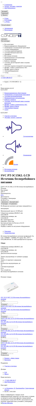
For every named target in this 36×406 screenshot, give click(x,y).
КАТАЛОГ (4, 39)
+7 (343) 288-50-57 (6, 77)
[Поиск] (21, 76)
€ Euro (6, 18)
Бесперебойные (9, 171)
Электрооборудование (11, 108)
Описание (7, 231)
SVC (2, 195)
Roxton (15, 164)
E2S (5, 372)
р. (4, 15)
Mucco (6, 374)
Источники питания (10, 169)
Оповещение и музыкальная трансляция (17, 94)
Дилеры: (3, 369)
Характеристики (9, 233)
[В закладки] (10, 329)
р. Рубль (7, 22)
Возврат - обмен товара (11, 358)
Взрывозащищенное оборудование (15, 93)
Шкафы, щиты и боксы (11, 106)
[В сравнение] (12, 329)
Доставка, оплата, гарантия (13, 117)
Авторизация (8, 28)
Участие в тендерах (10, 116)
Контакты (7, 360)
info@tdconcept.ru (9, 8)
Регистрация (8, 30)
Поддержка (4, 363)
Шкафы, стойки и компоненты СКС (15, 104)
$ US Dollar (8, 20)
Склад (6, 109)
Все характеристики (7, 219)
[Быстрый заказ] (9, 329)
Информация (5, 355)
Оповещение (27, 155)
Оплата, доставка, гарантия (13, 6)
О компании (8, 4)
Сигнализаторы (28, 136)
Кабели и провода (10, 99)
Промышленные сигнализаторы (14, 98)
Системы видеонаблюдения (13, 96)
